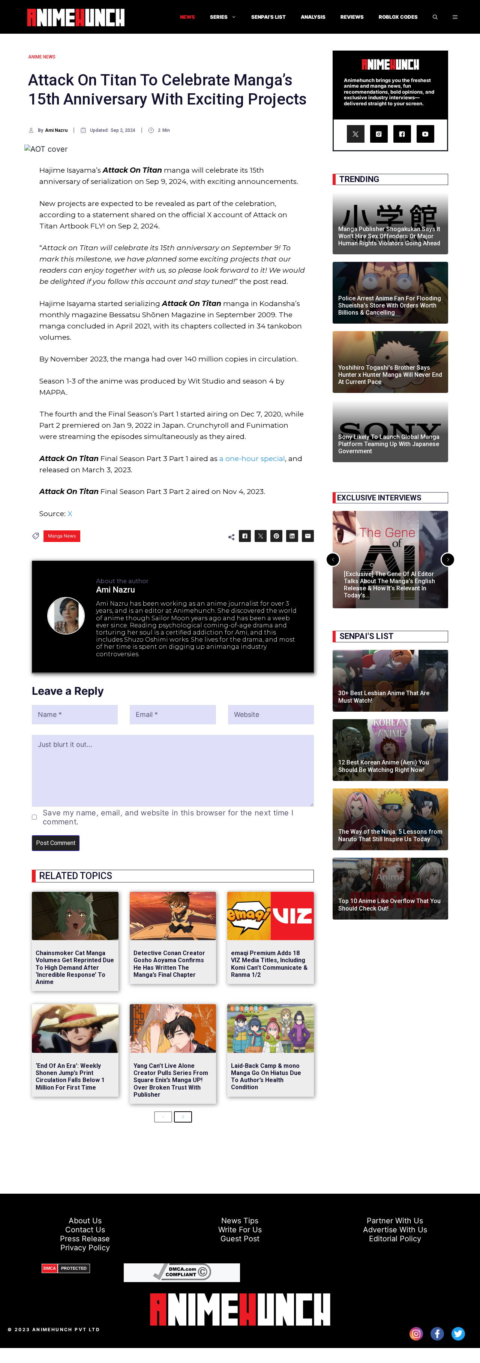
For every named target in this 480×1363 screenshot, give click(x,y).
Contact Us (85, 1229)
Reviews (352, 17)
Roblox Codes (398, 17)
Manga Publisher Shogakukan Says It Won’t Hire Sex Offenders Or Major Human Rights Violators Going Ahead (389, 236)
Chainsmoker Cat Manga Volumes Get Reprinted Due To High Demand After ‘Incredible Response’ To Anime (75, 967)
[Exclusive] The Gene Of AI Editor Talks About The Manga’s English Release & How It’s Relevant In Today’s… (389, 584)
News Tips (239, 1220)
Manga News (62, 536)
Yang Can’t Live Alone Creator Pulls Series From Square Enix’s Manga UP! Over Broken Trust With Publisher (171, 1080)
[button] (455, 17)
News (187, 17)
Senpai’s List (268, 17)
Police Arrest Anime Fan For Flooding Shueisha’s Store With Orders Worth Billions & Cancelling (389, 305)
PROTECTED (74, 1268)
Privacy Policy (85, 1247)
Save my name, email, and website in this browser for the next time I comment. (168, 817)
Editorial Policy (395, 1238)
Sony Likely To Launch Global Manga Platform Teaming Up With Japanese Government (389, 444)
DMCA (50, 1268)
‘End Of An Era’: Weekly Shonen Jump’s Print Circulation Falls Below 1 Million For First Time (70, 1076)
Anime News (42, 57)
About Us (85, 1220)
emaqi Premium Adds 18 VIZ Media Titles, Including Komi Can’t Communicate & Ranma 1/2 (269, 963)
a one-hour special (252, 458)
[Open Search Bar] (435, 17)
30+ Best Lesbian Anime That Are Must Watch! (383, 697)
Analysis (313, 17)
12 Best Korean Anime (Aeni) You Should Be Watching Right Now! (383, 766)
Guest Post (240, 1238)
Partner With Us (395, 1220)
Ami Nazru (56, 130)
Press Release (85, 1238)
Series (219, 17)
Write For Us (240, 1229)
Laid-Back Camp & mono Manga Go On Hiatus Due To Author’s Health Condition (266, 1076)
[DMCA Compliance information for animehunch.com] (182, 1277)
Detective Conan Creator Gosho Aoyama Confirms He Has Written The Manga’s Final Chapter (169, 963)
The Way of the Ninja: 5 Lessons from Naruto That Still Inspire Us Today (390, 835)
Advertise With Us (395, 1229)
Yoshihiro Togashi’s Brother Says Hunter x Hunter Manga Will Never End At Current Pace (390, 374)
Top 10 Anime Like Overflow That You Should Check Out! (389, 904)
